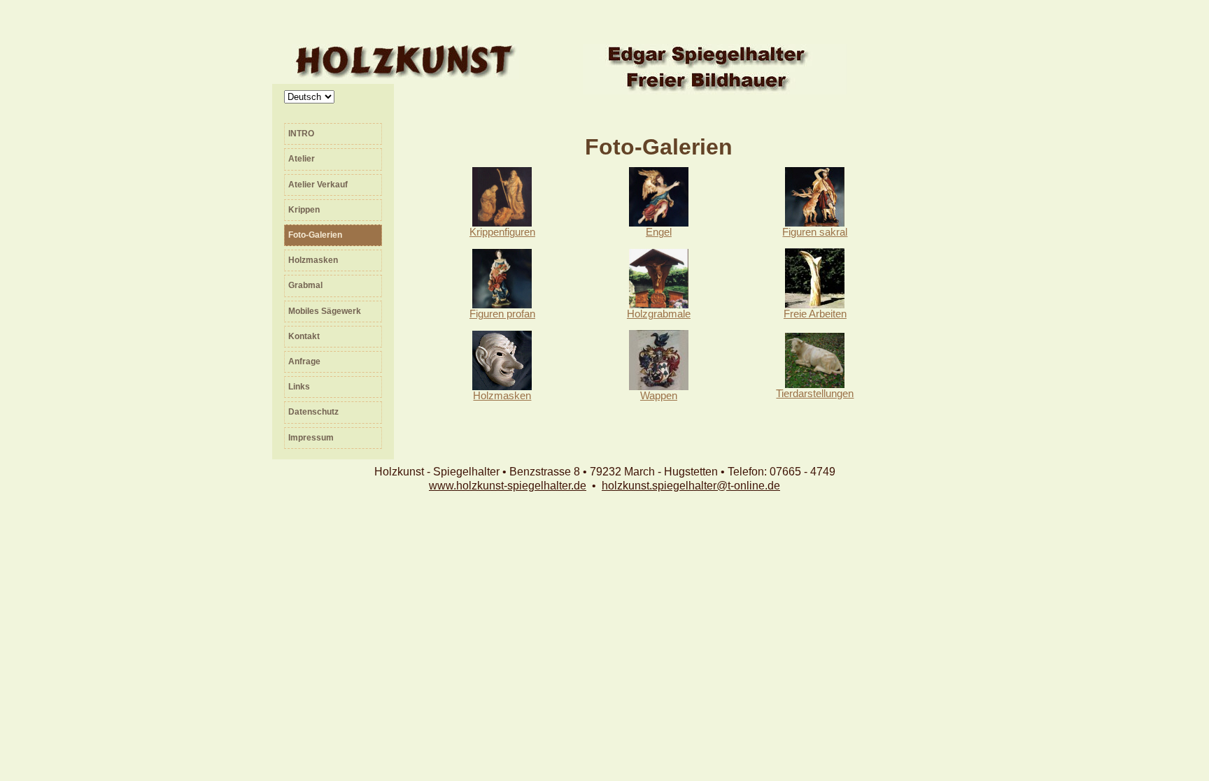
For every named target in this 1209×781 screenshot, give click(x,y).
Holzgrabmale (659, 314)
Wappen (658, 395)
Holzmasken (502, 395)
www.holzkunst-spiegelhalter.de (507, 486)
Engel (659, 232)
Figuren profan (502, 314)
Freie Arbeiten (815, 314)
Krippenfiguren (502, 232)
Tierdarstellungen (815, 393)
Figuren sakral (814, 232)
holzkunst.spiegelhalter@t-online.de (691, 486)
